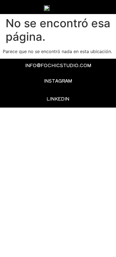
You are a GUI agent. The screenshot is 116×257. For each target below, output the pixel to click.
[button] (104, 7)
